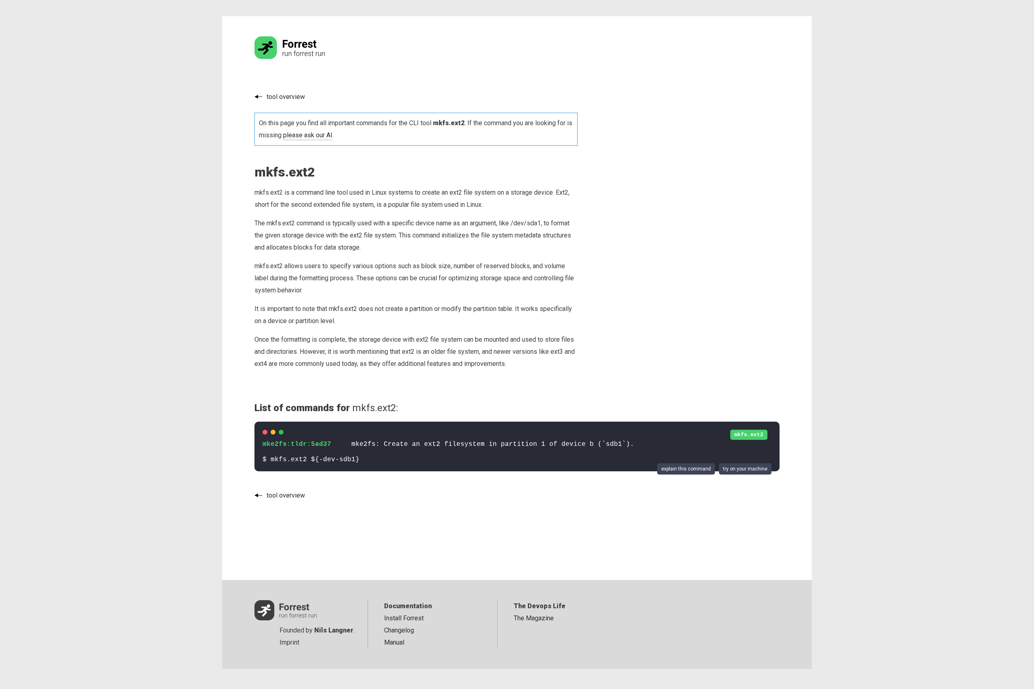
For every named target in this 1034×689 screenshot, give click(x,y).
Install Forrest (404, 618)
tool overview (286, 97)
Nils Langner (333, 630)
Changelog (399, 630)
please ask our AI (307, 135)
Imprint (289, 642)
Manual (394, 642)
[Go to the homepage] (304, 57)
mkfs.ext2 (748, 435)
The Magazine (534, 618)
